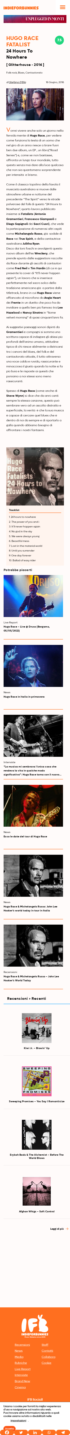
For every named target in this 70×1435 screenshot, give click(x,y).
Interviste (21, 1375)
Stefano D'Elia (17, 82)
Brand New (22, 1381)
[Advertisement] (35, 1269)
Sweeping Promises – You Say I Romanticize (37, 1101)
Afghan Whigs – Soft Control (37, 1211)
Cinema (20, 1387)
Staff (45, 1345)
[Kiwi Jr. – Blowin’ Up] (37, 1028)
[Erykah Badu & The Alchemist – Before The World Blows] (37, 1135)
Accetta (9, 1429)
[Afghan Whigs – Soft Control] (37, 1191)
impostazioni (18, 1420)
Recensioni (22, 1345)
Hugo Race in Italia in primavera (24, 697)
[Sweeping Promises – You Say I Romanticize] (37, 1081)
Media (19, 1357)
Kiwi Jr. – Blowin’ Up (37, 1048)
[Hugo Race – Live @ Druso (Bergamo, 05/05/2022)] (33, 596)
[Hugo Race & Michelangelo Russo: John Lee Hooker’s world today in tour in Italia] (33, 876)
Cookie (46, 1363)
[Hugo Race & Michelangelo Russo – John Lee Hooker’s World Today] (33, 946)
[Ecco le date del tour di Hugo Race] (33, 806)
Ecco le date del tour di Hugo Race (25, 836)
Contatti (47, 1351)
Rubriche (21, 1363)
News (19, 1351)
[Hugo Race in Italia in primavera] (33, 666)
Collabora (48, 1357)
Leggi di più (57, 1229)
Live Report (23, 1369)
